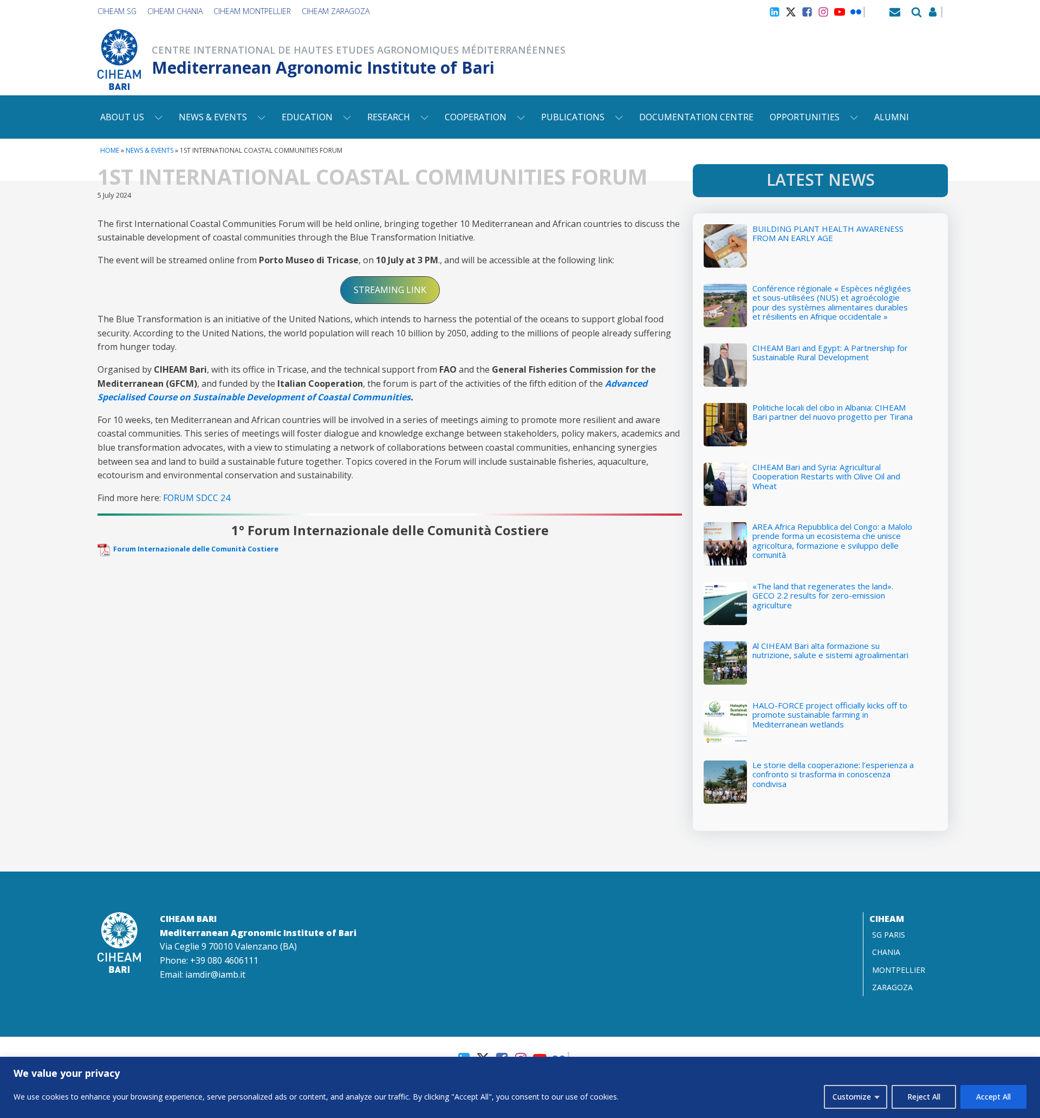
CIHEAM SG (117, 11)
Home (109, 150)
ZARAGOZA (892, 987)
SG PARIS (888, 934)
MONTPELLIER (898, 970)
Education (307, 117)
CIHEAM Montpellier (252, 11)
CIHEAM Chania (175, 11)
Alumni (891, 117)
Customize (852, 1096)
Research (388, 117)
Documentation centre (696, 117)
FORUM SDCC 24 (196, 498)
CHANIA (886, 952)
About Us (122, 117)
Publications (572, 117)
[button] (390, 290)
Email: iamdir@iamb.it (202, 974)
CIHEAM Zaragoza (335, 11)
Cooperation (475, 117)
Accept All (993, 1096)
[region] (520, 1087)
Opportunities (805, 117)
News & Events (213, 117)
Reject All (923, 1096)
